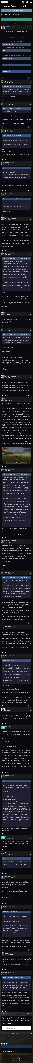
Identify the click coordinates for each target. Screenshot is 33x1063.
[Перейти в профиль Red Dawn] (3, 877)
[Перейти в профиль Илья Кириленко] (3, 709)
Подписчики (15, 1033)
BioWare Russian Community (15, 6)
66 (31, 1033)
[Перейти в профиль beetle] (3, 103)
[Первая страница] (2, 23)
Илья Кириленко (10, 709)
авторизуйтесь (16, 1021)
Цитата (6, 78)
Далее (28, 1013)
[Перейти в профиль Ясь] (3, 727)
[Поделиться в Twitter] (4, 1044)
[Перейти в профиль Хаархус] (3, 27)
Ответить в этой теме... (10, 1028)
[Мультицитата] (2, 78)
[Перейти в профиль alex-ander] (3, 627)
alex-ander (8, 626)
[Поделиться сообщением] (30, 28)
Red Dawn (8, 876)
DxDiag (13, 534)
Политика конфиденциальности (18, 1057)
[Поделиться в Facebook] (7, 1044)
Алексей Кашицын (10, 218)
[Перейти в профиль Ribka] (3, 81)
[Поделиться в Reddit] (2, 1044)
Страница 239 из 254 (16, 23)
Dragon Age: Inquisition (22, 15)
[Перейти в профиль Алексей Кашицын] (3, 218)
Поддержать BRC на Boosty (16, 10)
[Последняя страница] (31, 23)
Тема (6, 1057)
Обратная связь (16, 1058)
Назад (4, 1013)
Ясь (6, 726)
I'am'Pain (7, 953)
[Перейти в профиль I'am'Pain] (3, 953)
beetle (15, 86)
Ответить (16, 19)
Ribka (6, 81)
